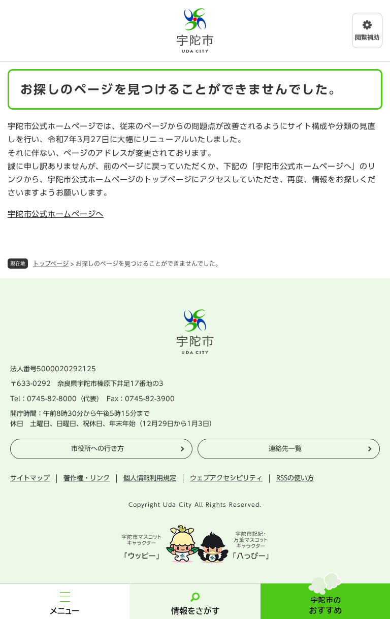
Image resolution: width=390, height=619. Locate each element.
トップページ (51, 263)
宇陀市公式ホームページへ (56, 214)
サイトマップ (30, 478)
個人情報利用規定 (149, 478)
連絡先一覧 (285, 448)
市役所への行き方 (97, 448)
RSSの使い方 (295, 478)
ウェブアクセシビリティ (226, 478)
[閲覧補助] (367, 30)
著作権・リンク (86, 478)
